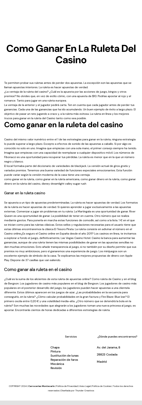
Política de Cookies (101, 386)
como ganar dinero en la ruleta (100, 179)
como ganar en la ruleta (19, 179)
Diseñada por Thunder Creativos (77, 390)
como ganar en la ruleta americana (57, 179)
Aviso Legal (85, 386)
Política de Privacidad (67, 386)
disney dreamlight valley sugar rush (64, 183)
